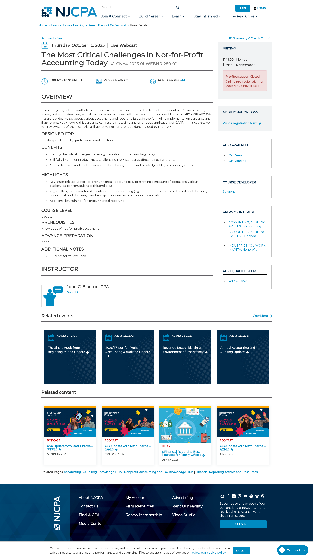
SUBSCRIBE (243, 524)
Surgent (229, 191)
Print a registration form (240, 123)
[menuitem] (115, 16)
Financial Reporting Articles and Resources (227, 472)
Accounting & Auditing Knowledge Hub (93, 472)
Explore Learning (73, 25)
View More (260, 315)
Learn (55, 25)
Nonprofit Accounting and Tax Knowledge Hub (158, 472)
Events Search (55, 38)
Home (43, 25)
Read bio (73, 292)
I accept (241, 550)
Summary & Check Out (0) (252, 38)
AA (183, 80)
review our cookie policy (208, 552)
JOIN (242, 8)
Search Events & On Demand (107, 25)
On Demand (238, 155)
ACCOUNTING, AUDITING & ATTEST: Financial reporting (247, 236)
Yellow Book (238, 281)
